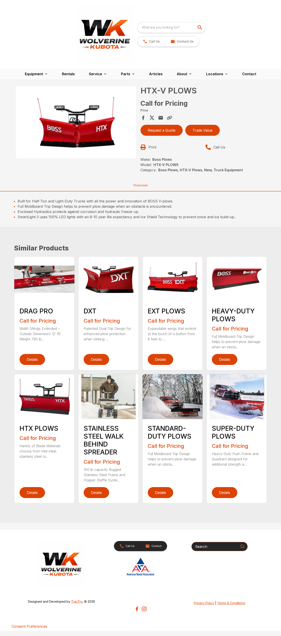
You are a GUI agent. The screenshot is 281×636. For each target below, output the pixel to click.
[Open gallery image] (76, 122)
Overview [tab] (140, 185)
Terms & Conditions (231, 603)
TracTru (76, 601)
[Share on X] (152, 117)
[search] (200, 27)
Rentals (68, 74)
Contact (249, 74)
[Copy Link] (169, 117)
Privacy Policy (204, 603)
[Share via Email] (160, 117)
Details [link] (32, 359)
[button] (151, 41)
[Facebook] (137, 608)
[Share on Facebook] (143, 117)
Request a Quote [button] (161, 130)
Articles (156, 74)
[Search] (242, 546)
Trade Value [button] (203, 130)
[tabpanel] (76, 123)
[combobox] (171, 27)
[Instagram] (144, 608)
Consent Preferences (29, 626)
